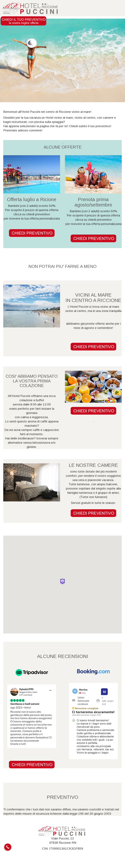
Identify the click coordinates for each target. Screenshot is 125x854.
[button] (62, 581)
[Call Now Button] (7, 847)
